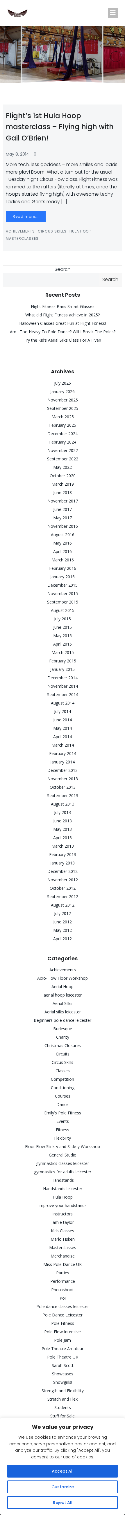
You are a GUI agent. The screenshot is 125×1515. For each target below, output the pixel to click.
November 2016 (62, 526)
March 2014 (62, 745)
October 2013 (63, 787)
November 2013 (62, 778)
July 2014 (62, 711)
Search (63, 269)
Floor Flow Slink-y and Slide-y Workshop (62, 1146)
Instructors (62, 1214)
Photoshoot (62, 1289)
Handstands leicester (62, 1188)
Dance (62, 1104)
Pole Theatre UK (62, 1357)
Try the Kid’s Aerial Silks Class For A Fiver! (62, 340)
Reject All (62, 1502)
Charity (62, 1037)
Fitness (62, 1129)
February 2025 (62, 425)
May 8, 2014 (17, 154)
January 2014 (62, 762)
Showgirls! (62, 1382)
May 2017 (62, 517)
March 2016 (62, 560)
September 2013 (62, 795)
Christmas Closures (62, 1045)
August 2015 (62, 610)
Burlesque (62, 1028)
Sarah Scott (63, 1365)
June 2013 (62, 821)
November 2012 (62, 879)
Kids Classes (62, 1230)
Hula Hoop (80, 231)
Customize (62, 1487)
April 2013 (62, 837)
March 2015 (62, 652)
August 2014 (62, 703)
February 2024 (62, 442)
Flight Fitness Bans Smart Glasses (62, 306)
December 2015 (62, 585)
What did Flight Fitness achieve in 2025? (62, 315)
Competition (62, 1079)
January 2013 (62, 863)
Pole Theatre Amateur (62, 1348)
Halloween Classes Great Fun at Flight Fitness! (62, 323)
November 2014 (62, 686)
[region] (62, 1466)
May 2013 (62, 829)
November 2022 (62, 450)
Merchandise (63, 1256)
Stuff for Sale (62, 1416)
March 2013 (62, 846)
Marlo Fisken (63, 1239)
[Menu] (113, 13)
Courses (62, 1096)
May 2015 (62, 635)
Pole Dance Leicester (62, 1315)
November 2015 (62, 593)
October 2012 (63, 888)
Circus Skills (52, 231)
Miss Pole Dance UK (62, 1264)
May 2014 (62, 728)
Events (62, 1121)
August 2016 (62, 534)
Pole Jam (62, 1340)
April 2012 (62, 938)
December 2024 (62, 433)
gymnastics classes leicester (62, 1163)
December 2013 (62, 770)
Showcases (62, 1374)
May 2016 (62, 543)
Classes (63, 1070)
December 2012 (62, 871)
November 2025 (62, 400)
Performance (62, 1281)
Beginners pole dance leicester (62, 1020)
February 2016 (62, 568)
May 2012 (62, 930)
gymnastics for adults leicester (62, 1171)
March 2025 (62, 416)
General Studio (62, 1155)
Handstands (62, 1180)
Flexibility (62, 1138)
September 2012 (62, 896)
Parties (62, 1273)
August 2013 (62, 804)
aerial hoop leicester (63, 995)
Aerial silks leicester (62, 1012)
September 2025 (62, 408)
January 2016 (62, 576)
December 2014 (62, 677)
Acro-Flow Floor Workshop (62, 978)
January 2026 (62, 391)
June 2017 (62, 509)
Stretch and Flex (62, 1399)
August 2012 (62, 905)
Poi (63, 1298)
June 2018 (62, 492)
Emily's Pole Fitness (62, 1113)
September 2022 (62, 459)
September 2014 (62, 694)
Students (62, 1407)
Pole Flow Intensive (62, 1331)
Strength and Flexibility (63, 1390)
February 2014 (62, 753)
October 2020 (63, 475)
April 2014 (62, 736)
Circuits (62, 1054)
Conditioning (62, 1087)
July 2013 (62, 812)
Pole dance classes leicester (62, 1306)
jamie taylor (62, 1222)
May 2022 (62, 467)
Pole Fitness (62, 1323)
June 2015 (62, 627)
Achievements (20, 231)
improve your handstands (63, 1205)
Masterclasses (22, 238)
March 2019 (62, 484)
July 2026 (62, 383)
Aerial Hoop (62, 986)
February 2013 (62, 854)
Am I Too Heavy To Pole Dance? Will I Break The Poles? (62, 331)
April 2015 (62, 644)
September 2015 (62, 602)
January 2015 (62, 669)
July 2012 (62, 913)
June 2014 (62, 720)
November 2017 (62, 501)
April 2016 (62, 551)
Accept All (63, 1471)
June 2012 (62, 922)
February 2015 (62, 661)
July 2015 (62, 619)
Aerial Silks (62, 1003)
